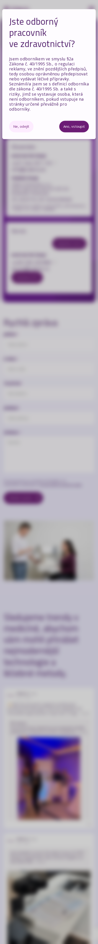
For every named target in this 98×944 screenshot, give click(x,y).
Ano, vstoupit (74, 126)
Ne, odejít (21, 126)
